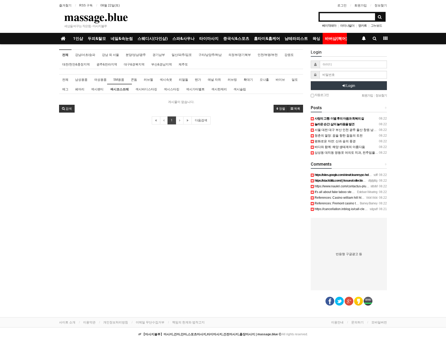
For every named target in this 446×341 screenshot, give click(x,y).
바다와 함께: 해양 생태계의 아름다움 (339, 147)
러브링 (232, 79)
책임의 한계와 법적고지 (188, 322)
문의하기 (357, 322)
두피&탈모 (97, 38)
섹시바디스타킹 (146, 89)
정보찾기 (381, 5)
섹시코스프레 (119, 89)
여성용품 (100, 79)
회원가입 (360, 5)
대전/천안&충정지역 (76, 64)
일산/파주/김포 (182, 55)
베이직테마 (329, 25)
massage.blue (96, 16)
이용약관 (89, 322)
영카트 (362, 25)
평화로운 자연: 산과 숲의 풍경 (335, 141)
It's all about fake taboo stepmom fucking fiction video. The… (356, 192)
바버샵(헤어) (336, 38)
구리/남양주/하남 (210, 55)
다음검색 (201, 120)
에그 (65, 89)
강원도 (289, 55)
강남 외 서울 (110, 55)
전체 (65, 55)
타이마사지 (209, 38)
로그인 (342, 5)
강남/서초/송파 (85, 55)
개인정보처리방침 (115, 322)
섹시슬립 (240, 89)
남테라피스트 (296, 38)
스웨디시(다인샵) (153, 38)
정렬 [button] (281, 108)
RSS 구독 (86, 5)
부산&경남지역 (161, 64)
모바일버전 (379, 322)
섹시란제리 (219, 89)
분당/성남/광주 (136, 55)
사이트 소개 (67, 322)
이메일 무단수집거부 (150, 322)
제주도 (183, 64)
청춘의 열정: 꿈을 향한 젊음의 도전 (338, 135)
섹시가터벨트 (195, 89)
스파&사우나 (183, 38)
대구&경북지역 (134, 64)
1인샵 (78, 38)
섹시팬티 (97, 89)
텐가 (198, 79)
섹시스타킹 (171, 89)
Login (350, 86)
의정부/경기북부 (239, 55)
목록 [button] (296, 108)
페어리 (79, 89)
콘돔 (134, 79)
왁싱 (316, 38)
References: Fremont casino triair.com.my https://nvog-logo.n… (358, 203)
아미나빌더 (347, 25)
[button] (67, 109)
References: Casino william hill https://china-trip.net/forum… (356, 197)
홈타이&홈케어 (267, 38)
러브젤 (148, 79)
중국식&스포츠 (236, 38)
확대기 (248, 79)
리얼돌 (183, 79)
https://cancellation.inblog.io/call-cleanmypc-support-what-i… (357, 209)
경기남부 (159, 55)
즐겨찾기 (65, 5)
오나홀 (264, 79)
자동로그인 (321, 95)
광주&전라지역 (107, 64)
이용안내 (337, 322)
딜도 (295, 79)
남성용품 (81, 79)
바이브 (280, 79)
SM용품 (118, 79)
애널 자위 (214, 79)
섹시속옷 (166, 79)
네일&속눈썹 (122, 38)
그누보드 (376, 25)
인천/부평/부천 (268, 55)
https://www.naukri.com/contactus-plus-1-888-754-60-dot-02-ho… (360, 186)
